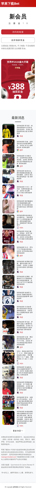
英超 (21, 136)
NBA (21, 228)
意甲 (21, 166)
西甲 (21, 150)
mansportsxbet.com (8, 457)
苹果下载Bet (10, 3)
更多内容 (17, 430)
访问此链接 (18, 31)
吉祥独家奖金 (18, 40)
